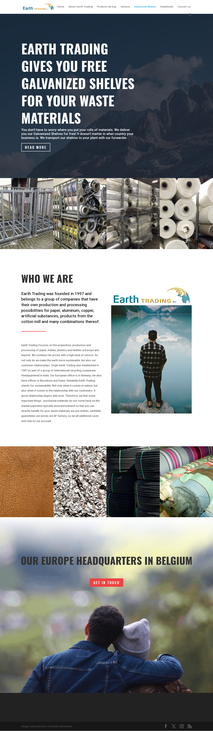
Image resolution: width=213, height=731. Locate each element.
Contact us (184, 6)
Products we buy (106, 6)
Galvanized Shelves (145, 6)
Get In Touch (106, 582)
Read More (36, 147)
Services (125, 6)
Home (60, 6)
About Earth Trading (81, 6)
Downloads (166, 6)
